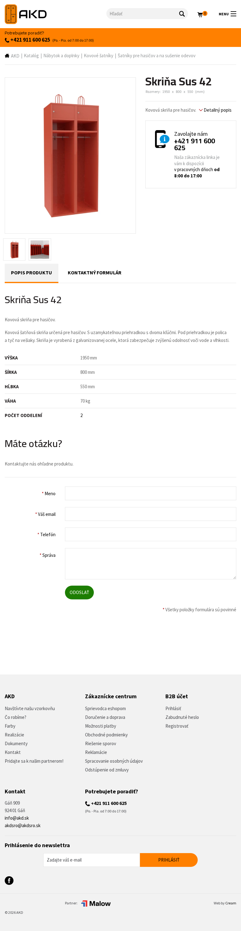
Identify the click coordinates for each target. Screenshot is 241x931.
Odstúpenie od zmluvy (107, 770)
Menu (224, 14)
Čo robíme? (15, 717)
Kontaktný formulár (94, 272)
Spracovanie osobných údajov (114, 761)
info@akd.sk (17, 818)
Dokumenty (16, 743)
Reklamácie (96, 752)
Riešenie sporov (100, 743)
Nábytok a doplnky (61, 56)
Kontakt (13, 752)
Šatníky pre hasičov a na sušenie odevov (156, 56)
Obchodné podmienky (106, 735)
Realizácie (14, 735)
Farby (10, 726)
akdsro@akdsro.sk (22, 825)
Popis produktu (31, 272)
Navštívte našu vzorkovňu (30, 708)
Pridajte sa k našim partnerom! (34, 761)
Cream (230, 903)
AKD (15, 56)
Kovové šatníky (98, 56)
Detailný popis (217, 110)
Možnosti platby (100, 726)
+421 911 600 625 (29, 39)
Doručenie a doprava (105, 717)
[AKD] (55, 14)
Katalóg (31, 56)
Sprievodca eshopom (105, 708)
